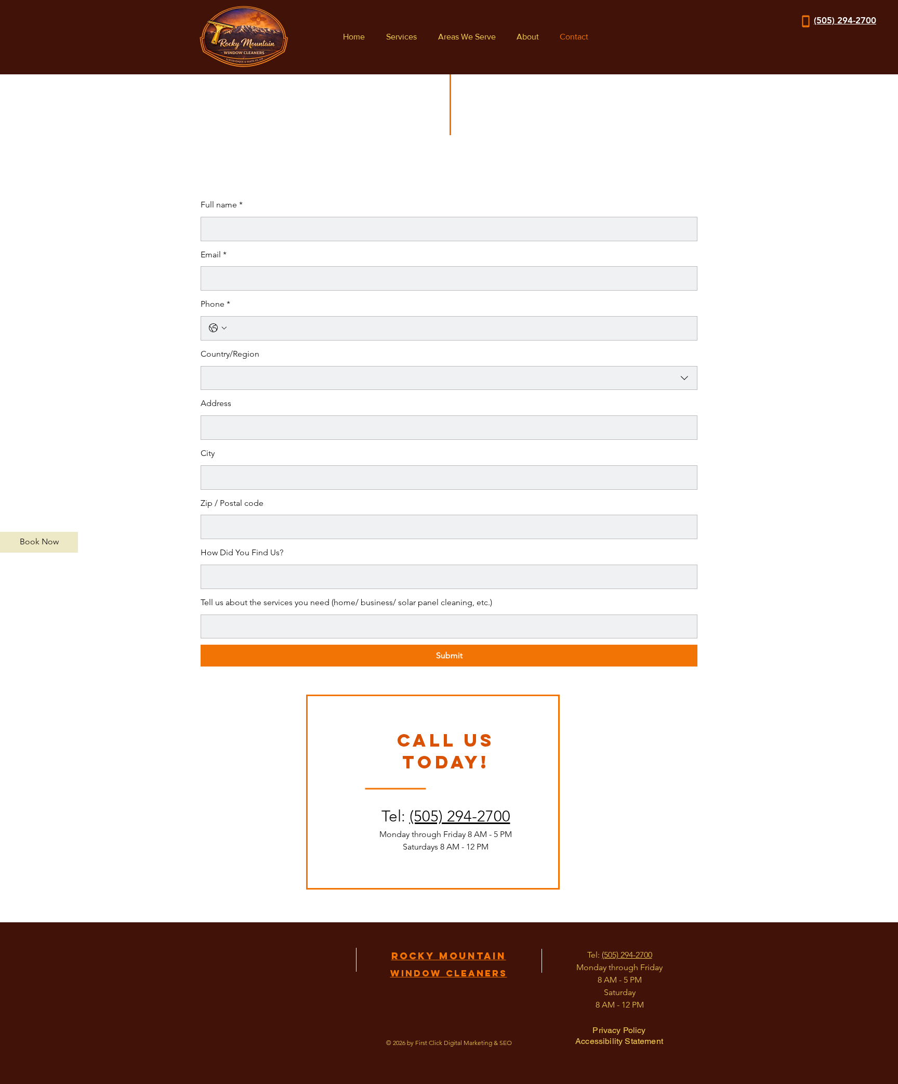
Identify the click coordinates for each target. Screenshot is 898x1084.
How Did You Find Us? (242, 552)
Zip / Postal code (232, 503)
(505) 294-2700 (460, 816)
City (208, 453)
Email (214, 254)
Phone (215, 304)
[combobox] (449, 378)
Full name (222, 205)
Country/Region (230, 354)
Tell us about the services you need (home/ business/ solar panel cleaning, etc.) (346, 602)
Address (216, 403)
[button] (399, 37)
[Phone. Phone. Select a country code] (217, 328)
